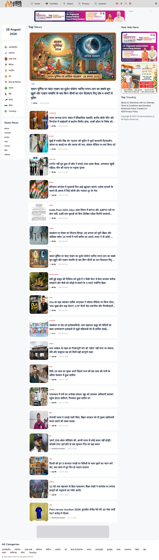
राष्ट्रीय (11, 70)
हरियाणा (6, 128)
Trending (12, 111)
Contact (102, 3)
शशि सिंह (35, 103)
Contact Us (142, 108)
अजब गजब (12, 59)
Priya (54, 334)
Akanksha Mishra (58, 449)
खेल (10, 94)
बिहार (6, 150)
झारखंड (6, 137)
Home (37, 3)
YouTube (53, 3)
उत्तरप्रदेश (7, 133)
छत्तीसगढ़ (7, 155)
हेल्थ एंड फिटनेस (15, 82)
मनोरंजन (12, 53)
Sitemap (150, 102)
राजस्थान (7, 146)
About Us (125, 102)
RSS (123, 111)
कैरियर (11, 64)
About (70, 3)
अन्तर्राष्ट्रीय (13, 47)
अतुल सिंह (54, 195)
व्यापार (11, 88)
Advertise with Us (138, 102)
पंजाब (6, 141)
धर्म (10, 76)
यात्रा (11, 99)
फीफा (11, 105)
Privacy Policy (131, 111)
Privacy (85, 3)
